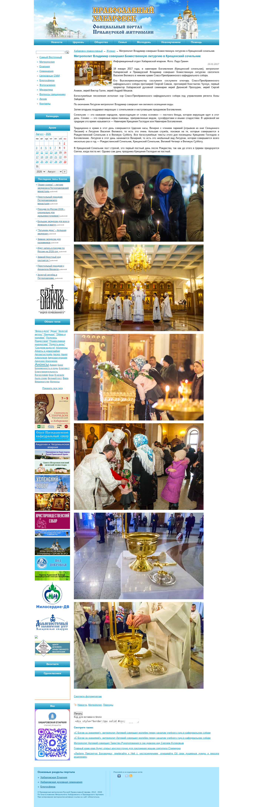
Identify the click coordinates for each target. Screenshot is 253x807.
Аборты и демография (47, 351)
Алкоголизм (41, 357)
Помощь (196, 42)
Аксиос (56, 354)
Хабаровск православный (88, 51)
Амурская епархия (57, 357)
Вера (65, 378)
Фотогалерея (47, 84)
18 (42, 157)
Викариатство (42, 381)
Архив (43, 98)
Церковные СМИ (49, 75)
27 (51, 161)
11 (42, 152)
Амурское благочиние (46, 361)
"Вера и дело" (42, 331)
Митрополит (95, 705)
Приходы (108, 705)
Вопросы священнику (52, 94)
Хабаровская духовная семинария (61, 781)
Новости (56, 42)
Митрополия (47, 61)
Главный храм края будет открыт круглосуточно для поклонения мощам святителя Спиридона (127, 748)
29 (60, 161)
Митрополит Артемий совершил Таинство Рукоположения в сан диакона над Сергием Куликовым (129, 743)
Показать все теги (52, 388)
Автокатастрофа (43, 354)
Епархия (44, 66)
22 (60, 157)
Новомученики (171, 42)
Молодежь (144, 42)
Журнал (110, 51)
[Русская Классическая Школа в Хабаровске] (52, 656)
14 (55, 152)
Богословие (41, 375)
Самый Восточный (50, 57)
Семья (122, 42)
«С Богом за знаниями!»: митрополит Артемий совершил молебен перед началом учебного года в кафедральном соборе (142, 732)
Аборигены (62, 347)
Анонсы (42, 364)
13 (51, 152)
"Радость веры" (57, 344)
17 (37, 157)
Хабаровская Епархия (53, 777)
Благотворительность (46, 371)
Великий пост (55, 378)
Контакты (45, 103)
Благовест (64, 368)
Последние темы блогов (52, 179)
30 (65, 161)
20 (51, 157)
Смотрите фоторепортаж (88, 696)
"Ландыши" (49, 334)
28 (55, 161)
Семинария (46, 71)
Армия (53, 365)
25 (42, 161)
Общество (101, 42)
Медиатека (46, 89)
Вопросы (55, 381)
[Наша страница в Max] (52, 759)
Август (40, 134)
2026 (48, 134)
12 (46, 152)
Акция (64, 354)
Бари (60, 365)
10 (37, 152)
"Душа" (53, 331)
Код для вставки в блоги (87, 717)
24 (37, 161)
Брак (51, 375)
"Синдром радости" (45, 347)
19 (46, 157)
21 (55, 157)
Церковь (78, 42)
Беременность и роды (46, 368)
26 (46, 161)
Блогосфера (46, 80)
